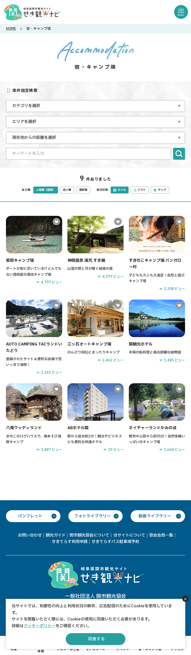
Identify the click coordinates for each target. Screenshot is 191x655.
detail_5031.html (157, 254)
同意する (96, 639)
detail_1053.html (95, 337)
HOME (11, 28)
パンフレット (30, 516)
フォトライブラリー (92, 516)
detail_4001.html (157, 337)
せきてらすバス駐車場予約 (115, 542)
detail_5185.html (95, 418)
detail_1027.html (157, 418)
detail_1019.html (34, 254)
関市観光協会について (89, 535)
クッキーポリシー (39, 626)
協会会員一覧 (161, 535)
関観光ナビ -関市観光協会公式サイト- (32, 12)
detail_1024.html (34, 337)
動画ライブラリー (155, 516)
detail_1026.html (34, 418)
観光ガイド (56, 535)
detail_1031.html (95, 254)
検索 (179, 154)
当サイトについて (129, 535)
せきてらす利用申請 (70, 542)
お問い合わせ (30, 535)
